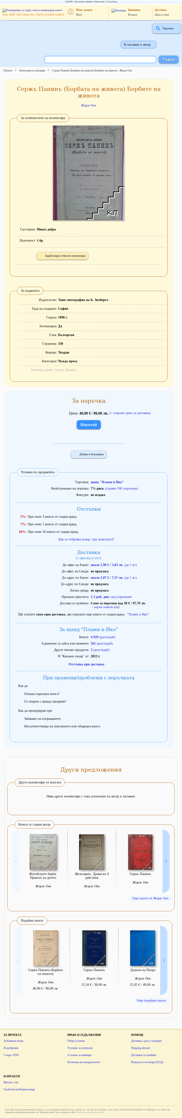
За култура (111, 1)
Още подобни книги (151, 1000)
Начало (8, 70)
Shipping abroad (140, 1048)
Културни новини (83, 1)
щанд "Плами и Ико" (107, 482)
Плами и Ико (138, 614)
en (116, 607)
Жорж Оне (88, 105)
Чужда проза (67, 361)
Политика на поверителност (83, 1062)
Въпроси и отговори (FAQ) (147, 1062)
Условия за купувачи (79, 1048)
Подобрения (11, 1048)
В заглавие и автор (137, 44)
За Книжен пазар (13, 1041)
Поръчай (88, 425)
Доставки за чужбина (143, 1055)
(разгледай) (103, 637)
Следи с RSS (11, 1055)
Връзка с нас (11, 1082)
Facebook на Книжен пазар (19, 1089)
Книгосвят (99, 1)
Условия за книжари (79, 1055)
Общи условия (76, 1041)
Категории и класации (32, 70)
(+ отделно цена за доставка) (130, 413)
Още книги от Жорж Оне (150, 898)
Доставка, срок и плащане (146, 1041)
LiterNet (69, 1)
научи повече (103, 607)
